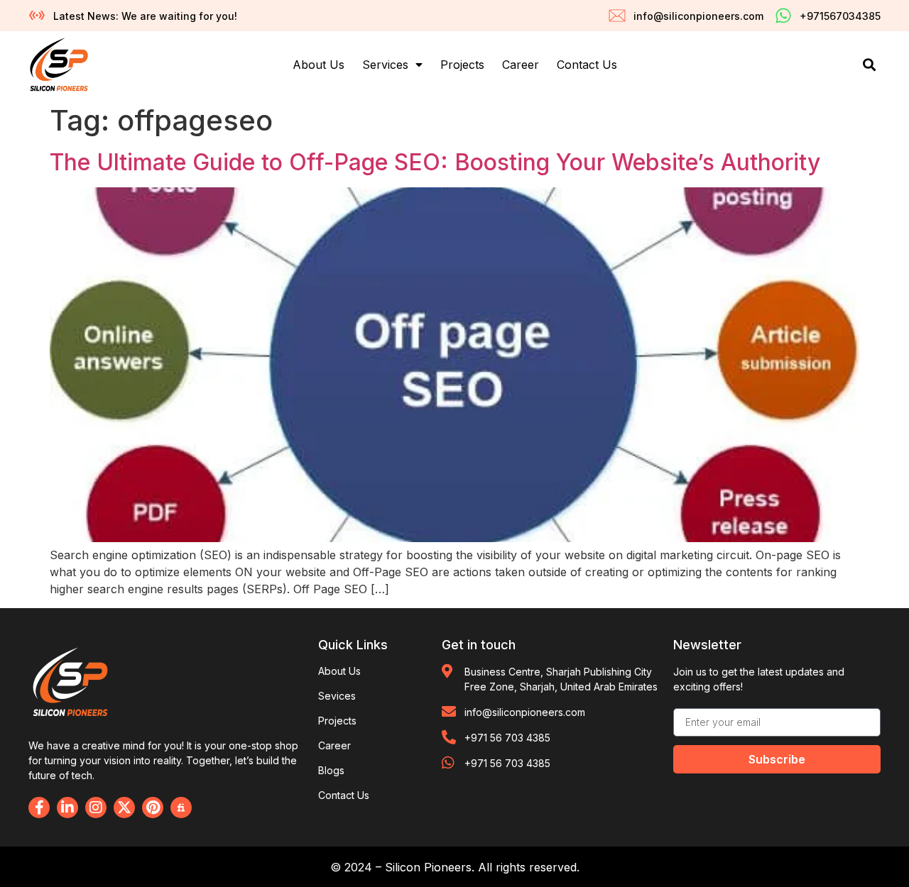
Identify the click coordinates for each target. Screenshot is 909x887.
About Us (318, 64)
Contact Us (587, 64)
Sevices (337, 696)
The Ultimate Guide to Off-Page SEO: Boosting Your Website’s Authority (435, 162)
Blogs (331, 770)
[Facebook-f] (39, 807)
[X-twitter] (124, 807)
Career (520, 64)
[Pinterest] (152, 807)
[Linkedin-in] (67, 807)
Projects (462, 64)
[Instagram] (96, 807)
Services (385, 64)
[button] (869, 65)
